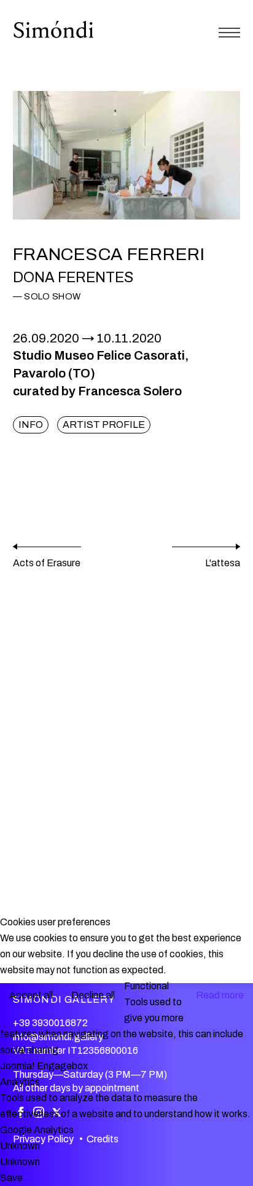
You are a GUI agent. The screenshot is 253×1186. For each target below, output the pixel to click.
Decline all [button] (93, 995)
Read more (220, 995)
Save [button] (11, 1177)
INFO (30, 424)
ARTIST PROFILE (104, 424)
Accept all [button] (31, 995)
